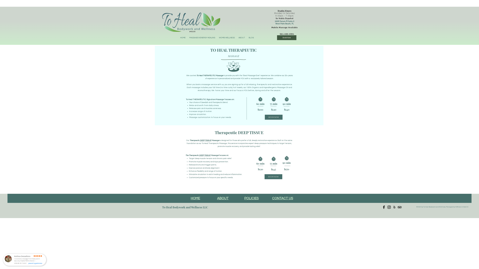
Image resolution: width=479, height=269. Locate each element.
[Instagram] (389, 207)
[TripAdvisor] (399, 207)
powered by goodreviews (35, 263)
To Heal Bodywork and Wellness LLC (185, 207)
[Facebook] (384, 207)
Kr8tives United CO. (462, 207)
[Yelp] (394, 207)
